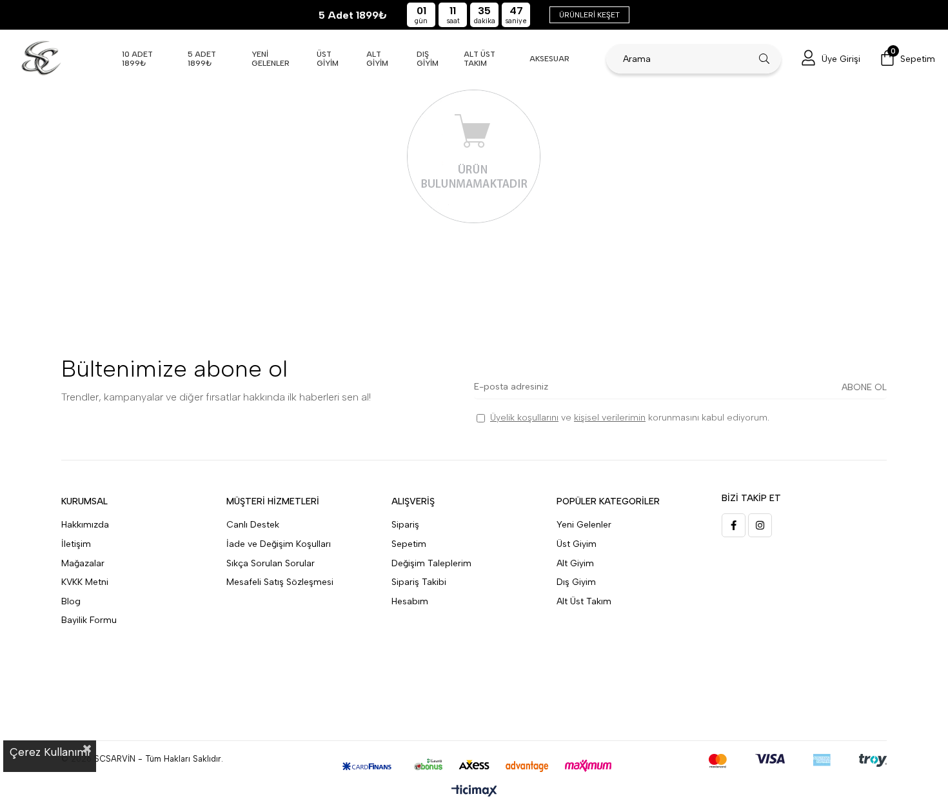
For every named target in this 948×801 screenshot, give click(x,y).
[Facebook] (734, 525)
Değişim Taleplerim (431, 563)
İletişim (76, 544)
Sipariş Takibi (418, 582)
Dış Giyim (576, 582)
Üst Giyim (577, 544)
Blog (71, 601)
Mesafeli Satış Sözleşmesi (279, 582)
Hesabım (409, 601)
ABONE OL (864, 387)
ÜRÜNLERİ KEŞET (589, 14)
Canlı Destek (252, 524)
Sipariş (405, 524)
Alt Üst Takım (584, 601)
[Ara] (764, 58)
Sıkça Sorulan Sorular (270, 563)
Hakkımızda (85, 524)
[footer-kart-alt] (474, 766)
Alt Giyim (575, 563)
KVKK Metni (84, 582)
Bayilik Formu (89, 620)
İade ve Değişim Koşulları (278, 544)
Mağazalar (82, 563)
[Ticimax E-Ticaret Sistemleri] (474, 791)
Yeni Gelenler (584, 524)
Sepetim (408, 544)
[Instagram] (760, 525)
